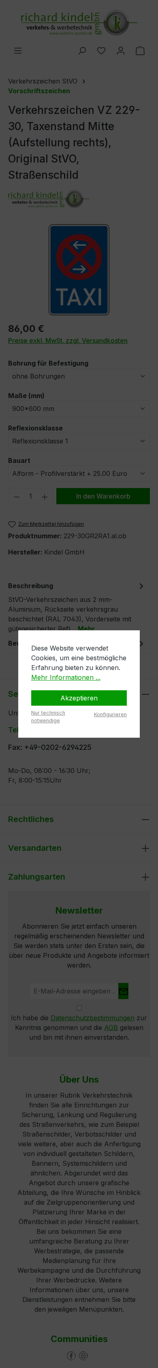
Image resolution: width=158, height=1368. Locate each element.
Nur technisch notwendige (48, 717)
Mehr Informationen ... (65, 677)
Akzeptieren (79, 698)
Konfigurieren (110, 714)
